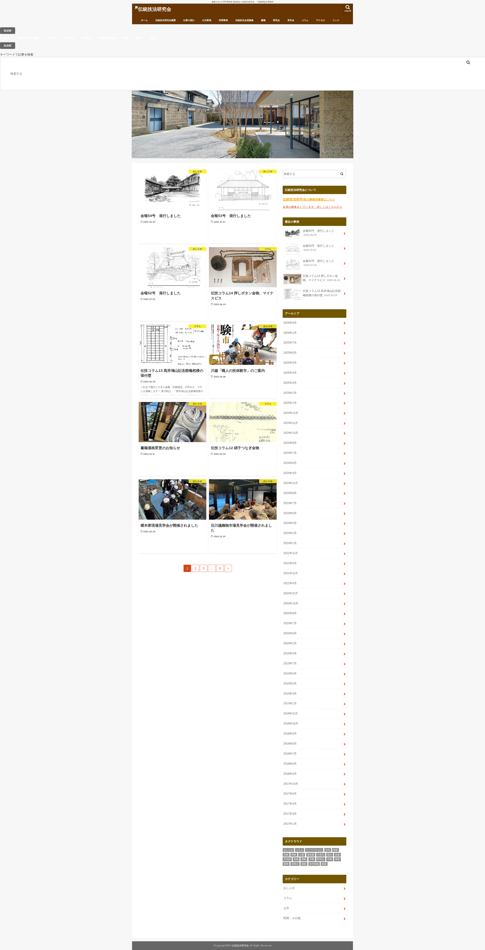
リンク (335, 20)
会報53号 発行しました (318, 247)
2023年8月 (290, 493)
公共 (286, 908)
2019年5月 (290, 683)
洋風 (312, 859)
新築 (296, 859)
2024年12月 (290, 412)
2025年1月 (290, 402)
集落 (324, 864)
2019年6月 (290, 673)
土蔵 (301, 854)
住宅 (327, 850)
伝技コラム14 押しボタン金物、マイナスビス (321, 278)
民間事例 (223, 20)
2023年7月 (290, 503)
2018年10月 (290, 723)
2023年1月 (290, 543)
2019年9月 (290, 653)
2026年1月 (290, 332)
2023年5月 (290, 523)
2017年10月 (290, 783)
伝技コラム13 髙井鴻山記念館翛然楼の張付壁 (322, 293)
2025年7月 (290, 342)
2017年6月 (290, 793)
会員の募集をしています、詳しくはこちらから (312, 206)
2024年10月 (290, 432)
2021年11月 (290, 573)
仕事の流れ (189, 20)
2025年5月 (290, 362)
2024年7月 (290, 452)
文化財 (287, 859)
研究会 (276, 20)
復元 (329, 854)
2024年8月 (290, 442)
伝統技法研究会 (240, 945)
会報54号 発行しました (318, 233)
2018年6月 (290, 763)
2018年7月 (290, 753)
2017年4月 (290, 803)
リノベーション (314, 850)
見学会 (290, 20)
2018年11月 (290, 713)
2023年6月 (290, 513)
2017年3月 (290, 813)
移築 (337, 859)
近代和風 (314, 864)
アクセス (320, 20)
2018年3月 (290, 773)
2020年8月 (290, 613)
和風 (286, 854)
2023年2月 (290, 533)
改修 (337, 854)
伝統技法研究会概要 (165, 20)
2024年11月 (290, 422)
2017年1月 (290, 823)
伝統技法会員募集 (244, 20)
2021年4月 (290, 583)
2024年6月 (290, 462)
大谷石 (320, 854)
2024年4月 (290, 473)
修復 (335, 850)
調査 (304, 864)
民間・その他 (291, 918)
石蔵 (329, 859)
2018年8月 (290, 743)
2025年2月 (290, 392)
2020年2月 (290, 643)
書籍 (263, 20)
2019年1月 (290, 703)
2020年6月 (290, 633)
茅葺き (295, 864)
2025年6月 (290, 352)
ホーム (144, 20)
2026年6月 (290, 322)
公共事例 (206, 20)
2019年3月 (290, 693)
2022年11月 (290, 553)
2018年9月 (290, 733)
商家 (294, 854)
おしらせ (288, 850)
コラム (305, 20)
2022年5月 (290, 563)
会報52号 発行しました (318, 263)
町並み (320, 859)
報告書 (310, 854)
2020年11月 (290, 593)
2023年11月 (290, 483)
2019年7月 (290, 663)
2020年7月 (290, 623)
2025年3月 (290, 382)
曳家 (304, 859)
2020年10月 (290, 603)
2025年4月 (290, 372)
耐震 (286, 864)
